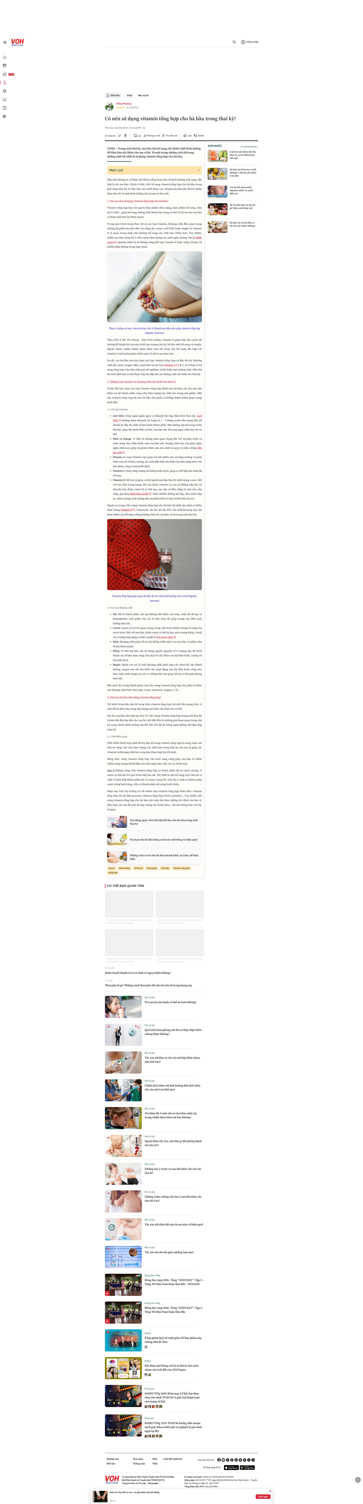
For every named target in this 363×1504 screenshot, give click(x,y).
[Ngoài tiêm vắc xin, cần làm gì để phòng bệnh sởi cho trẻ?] (123, 1146)
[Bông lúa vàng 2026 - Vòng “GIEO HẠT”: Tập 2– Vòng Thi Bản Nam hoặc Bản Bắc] (123, 1313)
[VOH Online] (112, 1480)
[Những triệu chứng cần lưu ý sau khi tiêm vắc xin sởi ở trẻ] (123, 1201)
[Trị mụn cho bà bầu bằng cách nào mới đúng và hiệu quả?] (117, 839)
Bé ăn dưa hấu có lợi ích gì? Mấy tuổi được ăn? (242, 206)
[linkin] (236, 1460)
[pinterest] (232, 1460)
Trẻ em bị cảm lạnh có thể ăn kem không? (171, 1002)
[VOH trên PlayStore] (247, 1468)
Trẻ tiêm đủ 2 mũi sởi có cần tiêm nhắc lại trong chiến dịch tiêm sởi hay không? (171, 1115)
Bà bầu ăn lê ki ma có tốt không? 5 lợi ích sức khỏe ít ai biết (243, 172)
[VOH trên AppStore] (231, 1468)
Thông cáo (139, 1463)
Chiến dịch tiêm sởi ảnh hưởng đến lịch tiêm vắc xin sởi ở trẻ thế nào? (172, 1087)
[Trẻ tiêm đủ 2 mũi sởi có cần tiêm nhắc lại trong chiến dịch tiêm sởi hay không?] (123, 1118)
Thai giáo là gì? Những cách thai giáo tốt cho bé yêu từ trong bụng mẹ (148, 985)
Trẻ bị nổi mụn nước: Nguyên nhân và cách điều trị (241, 190)
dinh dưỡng (125, 868)
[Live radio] (16, 74)
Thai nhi (139, 868)
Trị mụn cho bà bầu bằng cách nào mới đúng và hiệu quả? (164, 839)
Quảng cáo (113, 1458)
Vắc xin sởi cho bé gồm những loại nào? (169, 1252)
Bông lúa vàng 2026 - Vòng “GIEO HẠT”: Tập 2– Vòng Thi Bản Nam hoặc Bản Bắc (174, 1310)
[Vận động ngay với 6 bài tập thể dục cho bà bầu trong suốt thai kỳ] (117, 822)
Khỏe (129, 95)
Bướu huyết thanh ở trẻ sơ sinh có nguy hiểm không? (138, 973)
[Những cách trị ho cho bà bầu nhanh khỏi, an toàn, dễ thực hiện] (117, 857)
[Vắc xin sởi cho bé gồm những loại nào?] (123, 1257)
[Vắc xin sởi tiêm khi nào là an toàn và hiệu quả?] (123, 1229)
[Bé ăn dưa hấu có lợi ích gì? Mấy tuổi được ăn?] (217, 209)
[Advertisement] (181, 71)
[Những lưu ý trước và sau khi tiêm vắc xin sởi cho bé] (123, 1174)
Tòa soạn (138, 1458)
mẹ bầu (166, 868)
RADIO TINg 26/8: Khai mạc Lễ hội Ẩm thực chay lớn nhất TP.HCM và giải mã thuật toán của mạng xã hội (172, 1397)
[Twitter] (249, 1460)
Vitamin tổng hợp (182, 868)
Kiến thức (115, 95)
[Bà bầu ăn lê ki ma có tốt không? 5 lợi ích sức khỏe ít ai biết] (217, 174)
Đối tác (111, 1463)
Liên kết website (172, 1458)
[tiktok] (227, 1460)
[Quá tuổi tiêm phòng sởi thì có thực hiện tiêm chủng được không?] (123, 1035)
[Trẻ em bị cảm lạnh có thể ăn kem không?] (123, 1007)
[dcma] (244, 1460)
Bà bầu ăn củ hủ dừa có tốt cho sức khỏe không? (243, 224)
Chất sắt (113, 873)
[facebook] (125, 136)
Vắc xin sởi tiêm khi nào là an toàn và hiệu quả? (174, 1224)
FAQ (155, 1463)
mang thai (152, 868)
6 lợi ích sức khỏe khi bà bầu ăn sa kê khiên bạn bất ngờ (243, 155)
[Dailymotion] (253, 1460)
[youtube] (223, 1460)
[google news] (240, 1460)
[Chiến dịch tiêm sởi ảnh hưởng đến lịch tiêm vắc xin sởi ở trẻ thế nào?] (123, 1090)
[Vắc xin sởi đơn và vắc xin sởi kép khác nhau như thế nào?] (123, 1062)
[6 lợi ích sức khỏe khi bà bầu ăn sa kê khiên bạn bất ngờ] (217, 156)
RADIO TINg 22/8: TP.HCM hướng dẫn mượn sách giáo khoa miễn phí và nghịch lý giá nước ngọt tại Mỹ (173, 1427)
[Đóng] (270, 1491)
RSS (155, 1458)
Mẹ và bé (143, 95)
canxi (112, 868)
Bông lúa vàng (152, 1275)
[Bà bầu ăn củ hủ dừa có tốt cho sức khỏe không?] (217, 227)
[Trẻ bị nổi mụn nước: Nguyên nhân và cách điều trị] (217, 191)
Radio (148, 1333)
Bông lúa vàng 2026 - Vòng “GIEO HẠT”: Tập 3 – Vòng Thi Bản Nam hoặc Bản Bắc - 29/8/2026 (174, 1282)
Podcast (149, 1388)
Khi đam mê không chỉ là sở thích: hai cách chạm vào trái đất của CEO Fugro (172, 1368)
